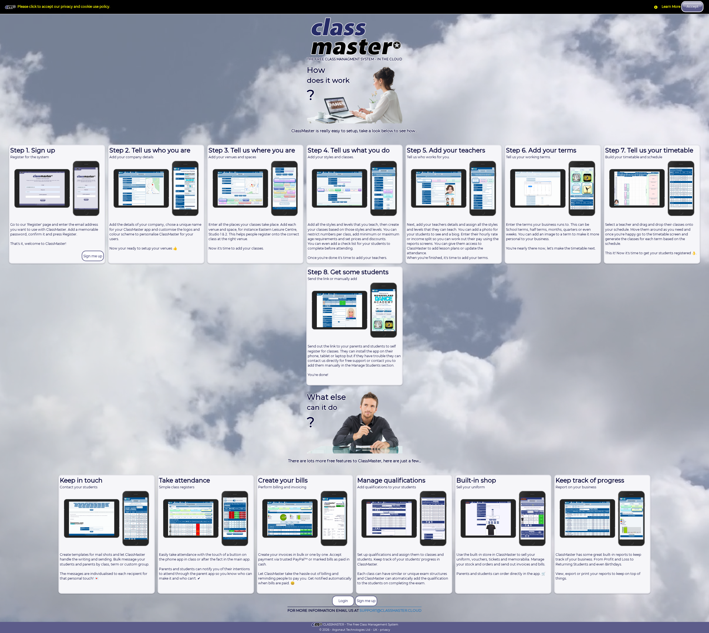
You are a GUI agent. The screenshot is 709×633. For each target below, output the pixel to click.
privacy (385, 630)
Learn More (671, 6)
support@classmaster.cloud (390, 610)
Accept (692, 6)
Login (343, 601)
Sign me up (92, 256)
